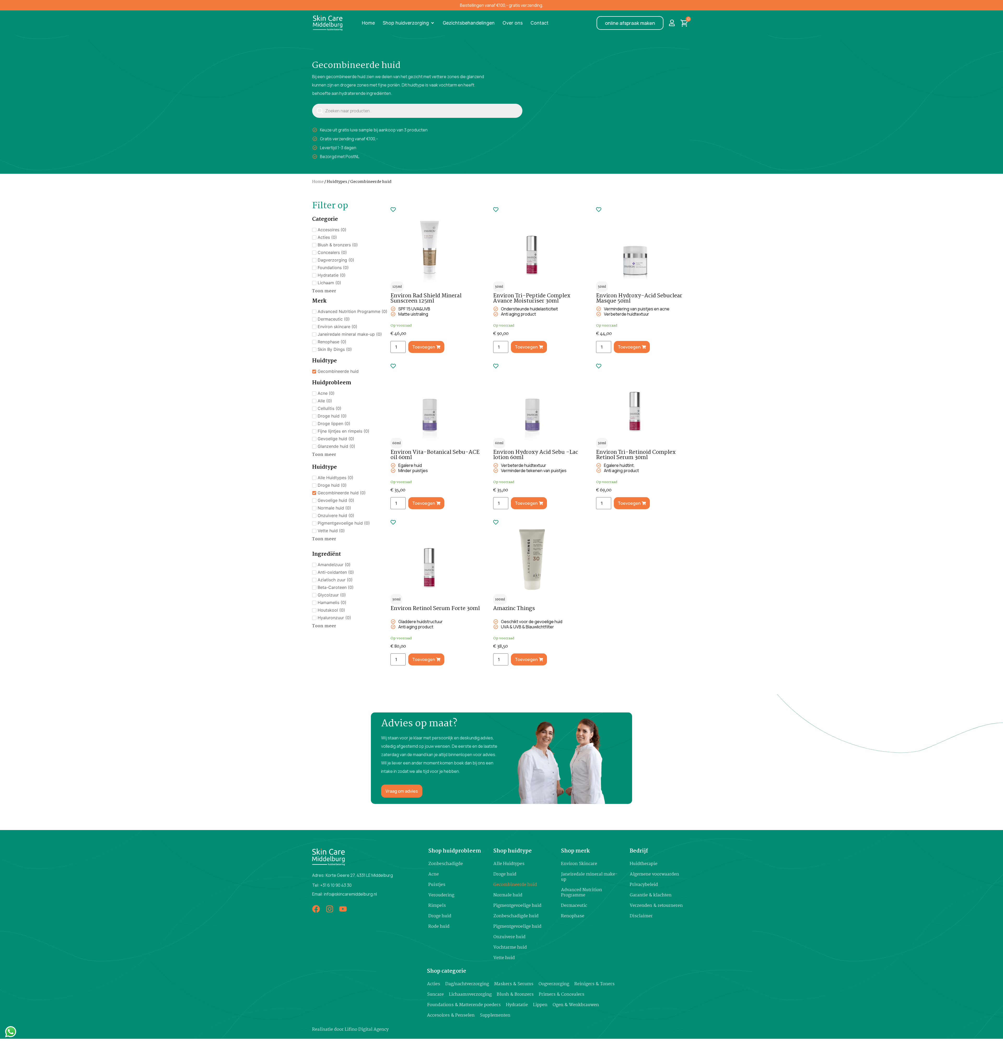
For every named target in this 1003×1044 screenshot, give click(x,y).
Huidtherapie (643, 863)
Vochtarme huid (510, 947)
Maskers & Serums (513, 984)
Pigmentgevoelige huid (517, 905)
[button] (409, 23)
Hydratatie (517, 1004)
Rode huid (439, 926)
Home (318, 181)
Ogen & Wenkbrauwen (576, 1004)
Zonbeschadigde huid (516, 916)
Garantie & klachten (651, 895)
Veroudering (441, 895)
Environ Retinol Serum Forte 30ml (435, 608)
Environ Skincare (579, 863)
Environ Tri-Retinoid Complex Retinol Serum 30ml (636, 455)
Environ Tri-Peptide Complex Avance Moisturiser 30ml (531, 298)
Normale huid (507, 895)
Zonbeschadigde (445, 863)
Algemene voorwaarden (654, 874)
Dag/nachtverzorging (467, 984)
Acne (433, 874)
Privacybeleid (644, 884)
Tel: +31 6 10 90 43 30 (332, 885)
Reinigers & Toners (594, 984)
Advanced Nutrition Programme (581, 892)
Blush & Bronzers (515, 994)
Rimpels (437, 905)
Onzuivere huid (509, 937)
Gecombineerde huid (515, 884)
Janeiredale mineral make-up (589, 877)
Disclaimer (641, 916)
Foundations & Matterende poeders (464, 1004)
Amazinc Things (514, 608)
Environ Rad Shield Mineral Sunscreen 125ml (426, 298)
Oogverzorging (554, 984)
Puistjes (436, 884)
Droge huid (439, 916)
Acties (433, 984)
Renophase (572, 916)
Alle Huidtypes (508, 863)
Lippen (540, 1004)
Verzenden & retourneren (656, 905)
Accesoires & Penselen (451, 1015)
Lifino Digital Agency (367, 1029)
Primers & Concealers (561, 994)
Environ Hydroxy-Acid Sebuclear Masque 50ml (639, 298)
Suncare (435, 994)
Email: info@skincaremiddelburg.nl (344, 894)
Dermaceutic (574, 905)
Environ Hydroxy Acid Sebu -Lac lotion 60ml (535, 455)
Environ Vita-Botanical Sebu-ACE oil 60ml (435, 455)
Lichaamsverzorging (470, 994)
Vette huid (504, 957)
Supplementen (495, 1015)
